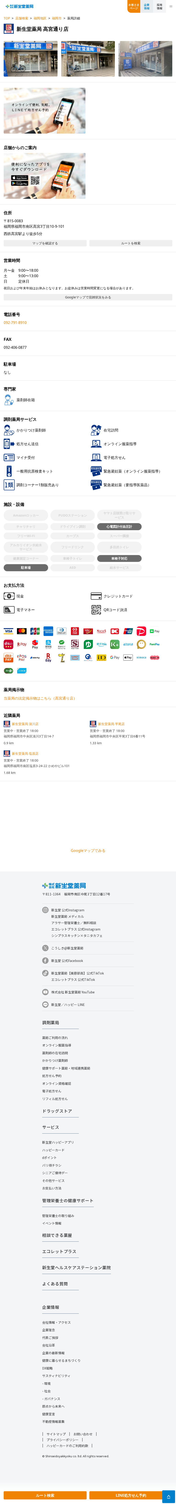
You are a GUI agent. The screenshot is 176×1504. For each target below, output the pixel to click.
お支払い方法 (51, 1188)
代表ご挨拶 (50, 1337)
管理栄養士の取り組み (58, 1215)
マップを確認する (45, 243)
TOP (7, 18)
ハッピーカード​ (53, 1150)
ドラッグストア (57, 1111)
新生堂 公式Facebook (67, 960)
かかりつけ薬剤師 (55, 1060)
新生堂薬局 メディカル (67, 916)
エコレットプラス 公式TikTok (73, 979)
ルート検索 (45, 1495)
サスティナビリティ (56, 1375)
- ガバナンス (51, 1398)
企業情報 (146, 6)
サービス (50, 1127)
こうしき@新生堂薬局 (67, 948)
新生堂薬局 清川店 (25, 724)
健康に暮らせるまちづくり (61, 1360)
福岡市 (57, 18)
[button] (31, 59)
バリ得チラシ (51, 1165)
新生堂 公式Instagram (67, 910)
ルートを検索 (130, 243)
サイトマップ (56, 1434)
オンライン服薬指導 (56, 1045)
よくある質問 (55, 1284)
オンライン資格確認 (56, 1083)
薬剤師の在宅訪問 (55, 1053)
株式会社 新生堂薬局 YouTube (73, 992)
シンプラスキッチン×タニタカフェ (77, 935)
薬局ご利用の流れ (55, 1037)
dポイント (49, 1157)
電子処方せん (51, 1091)
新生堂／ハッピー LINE (68, 1004)
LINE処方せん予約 (131, 1495)
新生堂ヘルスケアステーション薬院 (76, 1267)
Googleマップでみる (88, 850)
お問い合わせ (83, 1434)
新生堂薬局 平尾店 (111, 724)
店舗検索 (21, 18)
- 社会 (46, 1391)
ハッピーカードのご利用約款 (67, 1445)
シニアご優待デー (55, 1173)
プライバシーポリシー (63, 1439)
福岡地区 (40, 18)
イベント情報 (51, 1223)
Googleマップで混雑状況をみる (88, 297)
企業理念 (48, 1330)
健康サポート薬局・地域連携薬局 (66, 1068)
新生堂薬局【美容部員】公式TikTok (77, 973)
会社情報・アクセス (56, 1322)
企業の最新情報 (53, 1353)
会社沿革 (48, 1345)
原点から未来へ (53, 1406)
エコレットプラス (59, 1251)
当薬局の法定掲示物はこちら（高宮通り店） (40, 698)
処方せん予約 (51, 1075)
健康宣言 (48, 1414)
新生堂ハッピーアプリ (58, 1142)
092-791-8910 (15, 322)
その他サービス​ (53, 1180)
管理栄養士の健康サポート (68, 1200)
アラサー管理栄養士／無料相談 (73, 922)
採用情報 (159, 6)
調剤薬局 (50, 1022)
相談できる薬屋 (57, 1235)
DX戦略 (47, 1368)
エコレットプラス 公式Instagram (75, 929)
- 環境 (46, 1383)
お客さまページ (133, 6)
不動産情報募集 (53, 1421)
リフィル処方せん (55, 1098)
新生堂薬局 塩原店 (25, 753)
